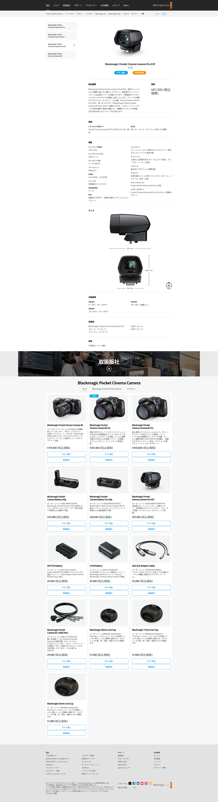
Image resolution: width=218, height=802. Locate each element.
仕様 (142, 14)
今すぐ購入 (121, 72)
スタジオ (126, 14)
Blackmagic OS (100, 14)
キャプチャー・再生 (53, 771)
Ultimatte (49, 765)
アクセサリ (89, 14)
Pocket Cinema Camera (54, 14)
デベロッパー (91, 5)
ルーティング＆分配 (88, 771)
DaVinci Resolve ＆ (57, 759)
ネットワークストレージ (90, 765)
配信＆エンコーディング (90, 774)
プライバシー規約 (160, 768)
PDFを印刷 (139, 72)
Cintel (55, 774)
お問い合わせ (122, 762)
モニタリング (86, 762)
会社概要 (104, 5)
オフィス (157, 755)
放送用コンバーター (89, 759)
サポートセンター (124, 759)
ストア (56, 5)
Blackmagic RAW (114, 14)
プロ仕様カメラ (51, 755)
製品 (48, 5)
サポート (78, 5)
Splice (126, 5)
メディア (116, 5)
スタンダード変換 (88, 755)
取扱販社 (67, 5)
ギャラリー (135, 14)
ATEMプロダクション (57, 762)
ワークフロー (70, 14)
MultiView (85, 768)
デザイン (80, 14)
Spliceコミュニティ (124, 768)
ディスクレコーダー (52, 768)
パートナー (157, 762)
